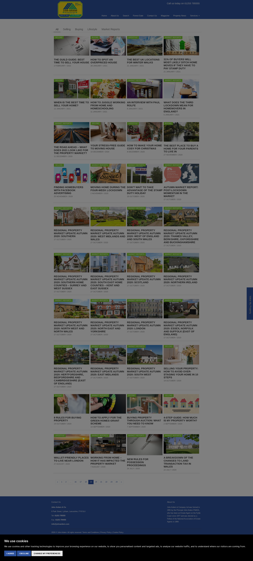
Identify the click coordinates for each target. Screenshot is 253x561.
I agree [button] (10, 553)
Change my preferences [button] (47, 553)
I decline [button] (24, 553)
